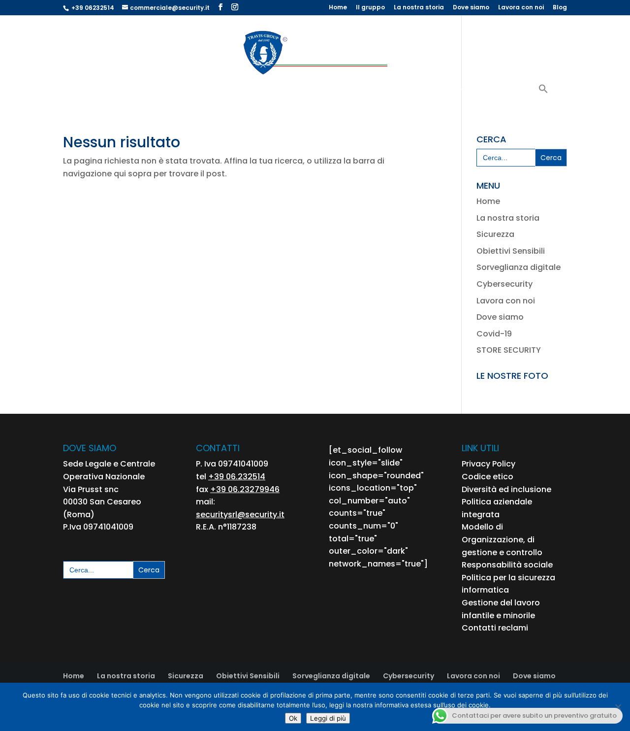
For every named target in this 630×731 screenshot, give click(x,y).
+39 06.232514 (236, 476)
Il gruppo (370, 7)
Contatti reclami (495, 627)
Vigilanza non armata (290, 92)
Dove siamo (471, 7)
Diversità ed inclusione (506, 489)
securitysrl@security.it (240, 514)
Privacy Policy (488, 463)
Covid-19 (494, 333)
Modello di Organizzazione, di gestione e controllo (502, 539)
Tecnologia (357, 92)
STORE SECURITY (508, 350)
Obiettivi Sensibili (215, 92)
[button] (543, 95)
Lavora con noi (521, 7)
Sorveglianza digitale (518, 267)
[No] (618, 707)
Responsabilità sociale (507, 564)
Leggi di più (328, 718)
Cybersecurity (506, 92)
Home (338, 7)
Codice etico (487, 476)
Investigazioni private (434, 92)
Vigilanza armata (137, 92)
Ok (293, 718)
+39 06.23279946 (245, 489)
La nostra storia (419, 7)
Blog (560, 7)
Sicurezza (495, 234)
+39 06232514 (93, 7)
